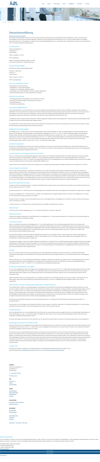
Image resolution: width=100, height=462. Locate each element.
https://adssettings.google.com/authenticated (53, 350)
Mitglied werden (13, 412)
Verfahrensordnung (13, 404)
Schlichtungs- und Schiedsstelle (16, 402)
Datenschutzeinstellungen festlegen (17, 36)
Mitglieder (71, 3)
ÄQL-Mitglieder (12, 410)
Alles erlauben (50, 450)
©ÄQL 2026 (24, 422)
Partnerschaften (13, 384)
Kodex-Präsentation (13, 392)
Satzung (11, 382)
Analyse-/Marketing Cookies (7, 445)
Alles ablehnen (50, 453)
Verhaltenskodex (13, 391)
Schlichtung (57, 3)
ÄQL (43, 3)
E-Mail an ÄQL (14, 375)
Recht (64, 3)
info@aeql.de (16, 57)
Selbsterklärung (12, 394)
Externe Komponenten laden (7, 447)
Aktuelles (79, 3)
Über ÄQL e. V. (12, 381)
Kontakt (87, 3)
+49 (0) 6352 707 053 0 (16, 373)
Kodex (49, 3)
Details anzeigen (5, 449)
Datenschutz (12, 422)
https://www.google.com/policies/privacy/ (29, 350)
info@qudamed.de (17, 79)
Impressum (18, 422)
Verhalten (11, 396)
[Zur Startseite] (14, 3)
